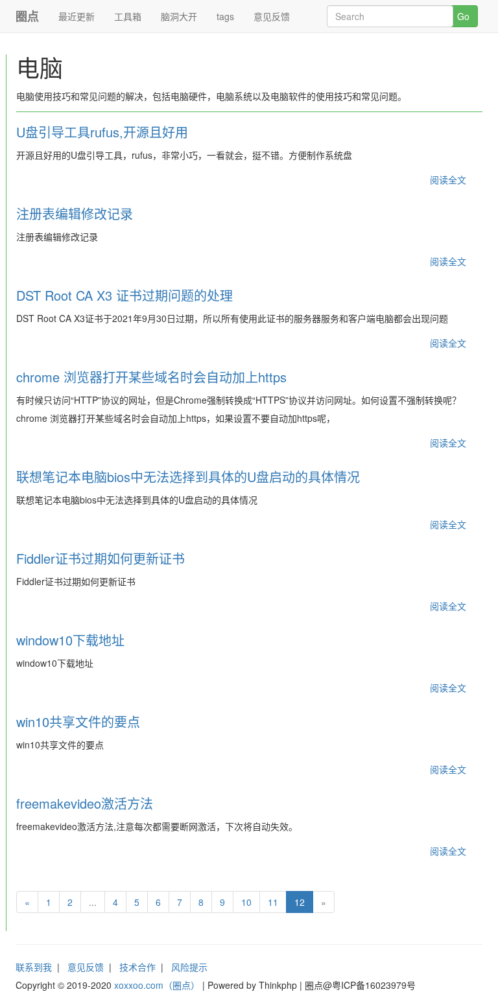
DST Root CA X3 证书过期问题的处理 (124, 295)
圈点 (27, 16)
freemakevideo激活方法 (84, 803)
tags (225, 16)
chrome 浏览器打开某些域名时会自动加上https (151, 376)
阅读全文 (448, 179)
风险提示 (189, 966)
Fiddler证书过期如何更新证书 (100, 558)
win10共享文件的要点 (78, 721)
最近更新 (76, 16)
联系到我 (34, 966)
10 (246, 902)
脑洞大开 (179, 16)
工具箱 (127, 16)
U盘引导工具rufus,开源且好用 (102, 131)
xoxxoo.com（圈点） (157, 984)
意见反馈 (272, 16)
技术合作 (137, 966)
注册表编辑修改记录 (74, 213)
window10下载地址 (70, 639)
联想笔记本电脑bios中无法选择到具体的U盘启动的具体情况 (188, 476)
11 (273, 902)
